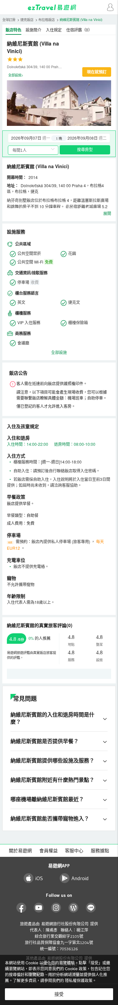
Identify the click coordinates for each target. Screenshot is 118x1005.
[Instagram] (56, 908)
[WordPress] (74, 908)
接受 (59, 994)
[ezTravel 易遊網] (59, 7)
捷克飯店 (26, 19)
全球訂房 (8, 19)
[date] (33, 138)
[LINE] (91, 908)
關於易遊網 (20, 851)
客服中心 (74, 851)
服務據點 (100, 851)
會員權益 (48, 851)
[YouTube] (39, 908)
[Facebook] (21, 908)
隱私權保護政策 (78, 980)
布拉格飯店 (46, 19)
